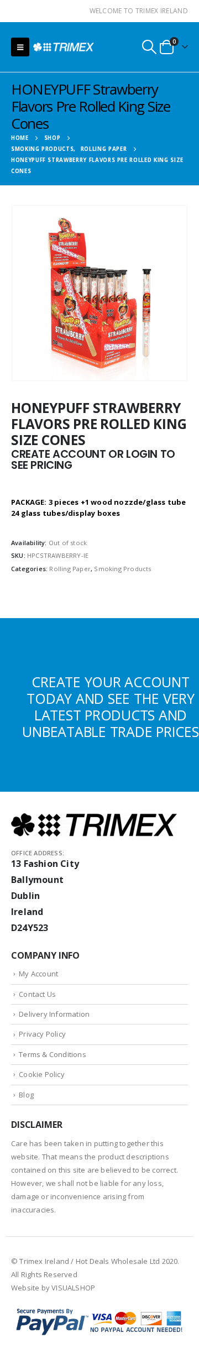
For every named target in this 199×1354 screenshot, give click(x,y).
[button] (20, 47)
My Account (38, 974)
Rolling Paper (70, 568)
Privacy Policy (42, 1034)
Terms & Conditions (52, 1054)
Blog (26, 1095)
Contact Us (37, 994)
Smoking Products (122, 568)
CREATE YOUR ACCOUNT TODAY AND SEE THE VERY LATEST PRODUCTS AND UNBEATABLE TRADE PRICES (110, 706)
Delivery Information (54, 1014)
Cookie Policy (42, 1074)
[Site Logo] (63, 47)
